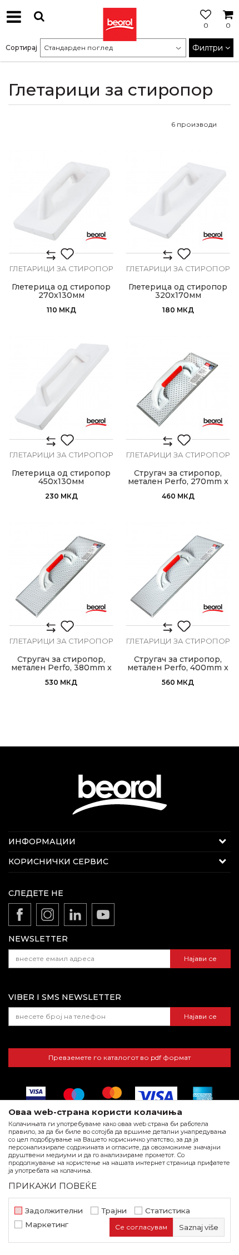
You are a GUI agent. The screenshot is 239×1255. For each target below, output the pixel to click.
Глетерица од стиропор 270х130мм (61, 291)
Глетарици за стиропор (61, 268)
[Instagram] (47, 914)
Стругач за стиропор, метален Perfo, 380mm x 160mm (61, 667)
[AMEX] (202, 1096)
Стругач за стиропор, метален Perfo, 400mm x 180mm (177, 667)
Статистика (167, 1211)
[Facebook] (20, 914)
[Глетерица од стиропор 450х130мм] (61, 387)
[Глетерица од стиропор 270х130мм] (61, 201)
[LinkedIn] (75, 914)
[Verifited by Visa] (36, 1096)
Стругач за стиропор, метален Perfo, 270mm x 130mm (178, 481)
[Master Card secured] (112, 1096)
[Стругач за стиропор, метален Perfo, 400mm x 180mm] (178, 573)
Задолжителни (54, 1211)
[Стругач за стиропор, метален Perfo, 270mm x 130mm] (178, 387)
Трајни (114, 1211)
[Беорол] (96, 236)
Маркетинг (46, 1225)
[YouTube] (103, 914)
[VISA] (156, 1096)
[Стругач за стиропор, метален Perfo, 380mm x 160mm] (61, 573)
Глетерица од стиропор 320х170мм (177, 291)
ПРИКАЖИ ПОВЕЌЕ (52, 1186)
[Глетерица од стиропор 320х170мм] (178, 201)
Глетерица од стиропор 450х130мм (61, 477)
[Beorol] (119, 17)
